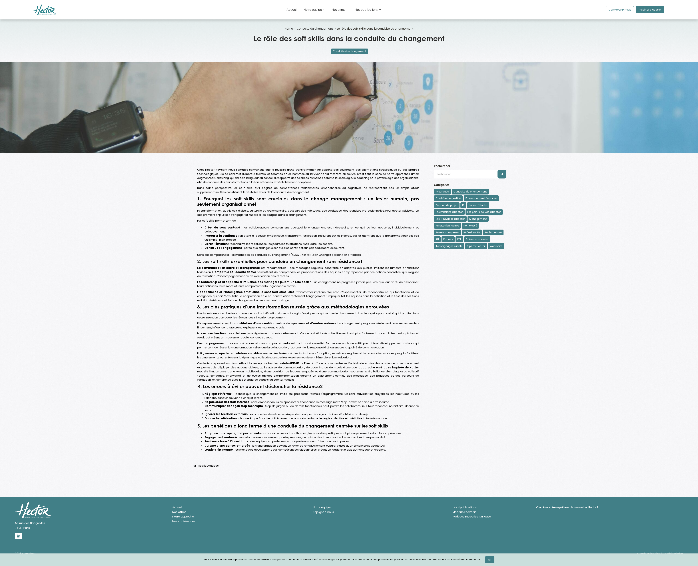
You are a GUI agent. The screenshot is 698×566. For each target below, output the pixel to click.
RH (437, 239)
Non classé (470, 225)
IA (463, 205)
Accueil (177, 507)
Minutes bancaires (447, 225)
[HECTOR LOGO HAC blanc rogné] (33, 503)
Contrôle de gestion (448, 198)
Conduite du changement (349, 51)
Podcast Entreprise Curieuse (472, 516)
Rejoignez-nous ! (324, 512)
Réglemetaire (493, 232)
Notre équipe (322, 507)
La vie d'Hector (478, 205)
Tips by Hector (476, 246)
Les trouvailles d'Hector (450, 219)
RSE (459, 239)
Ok (490, 559)
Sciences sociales (477, 239)
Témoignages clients (449, 246)
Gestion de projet (447, 205)
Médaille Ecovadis (464, 512)
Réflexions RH (472, 232)
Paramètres (473, 559)
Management (478, 219)
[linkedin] (18, 536)
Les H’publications (465, 507)
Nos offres (179, 512)
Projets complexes (447, 232)
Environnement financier (481, 198)
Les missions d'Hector (449, 212)
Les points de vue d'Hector (484, 212)
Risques (448, 239)
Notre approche (183, 516)
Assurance (442, 191)
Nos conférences (183, 521)
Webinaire (496, 246)
